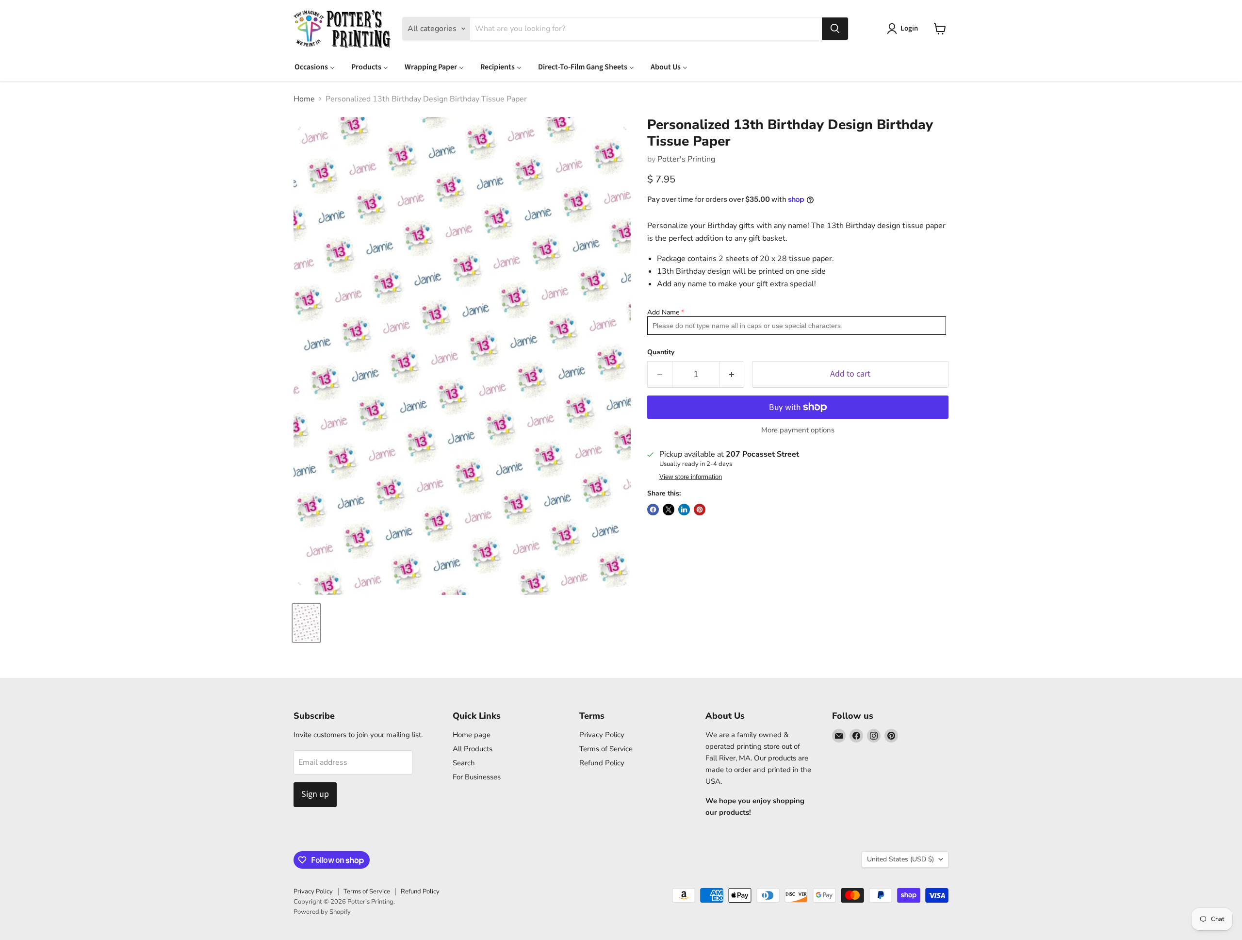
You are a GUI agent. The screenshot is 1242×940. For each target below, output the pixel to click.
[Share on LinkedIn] (684, 509)
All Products (472, 749)
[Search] (835, 28)
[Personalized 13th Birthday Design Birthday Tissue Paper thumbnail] (306, 623)
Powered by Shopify (322, 911)
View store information (690, 477)
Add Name (663, 312)
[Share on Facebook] (653, 509)
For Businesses (477, 777)
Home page (471, 735)
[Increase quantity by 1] (731, 374)
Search (464, 763)
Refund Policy (601, 763)
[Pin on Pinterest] (699, 509)
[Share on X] (668, 509)
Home (304, 99)
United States (900, 859)
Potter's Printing (686, 159)
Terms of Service (606, 749)
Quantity (660, 352)
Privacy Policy (601, 735)
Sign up (315, 794)
